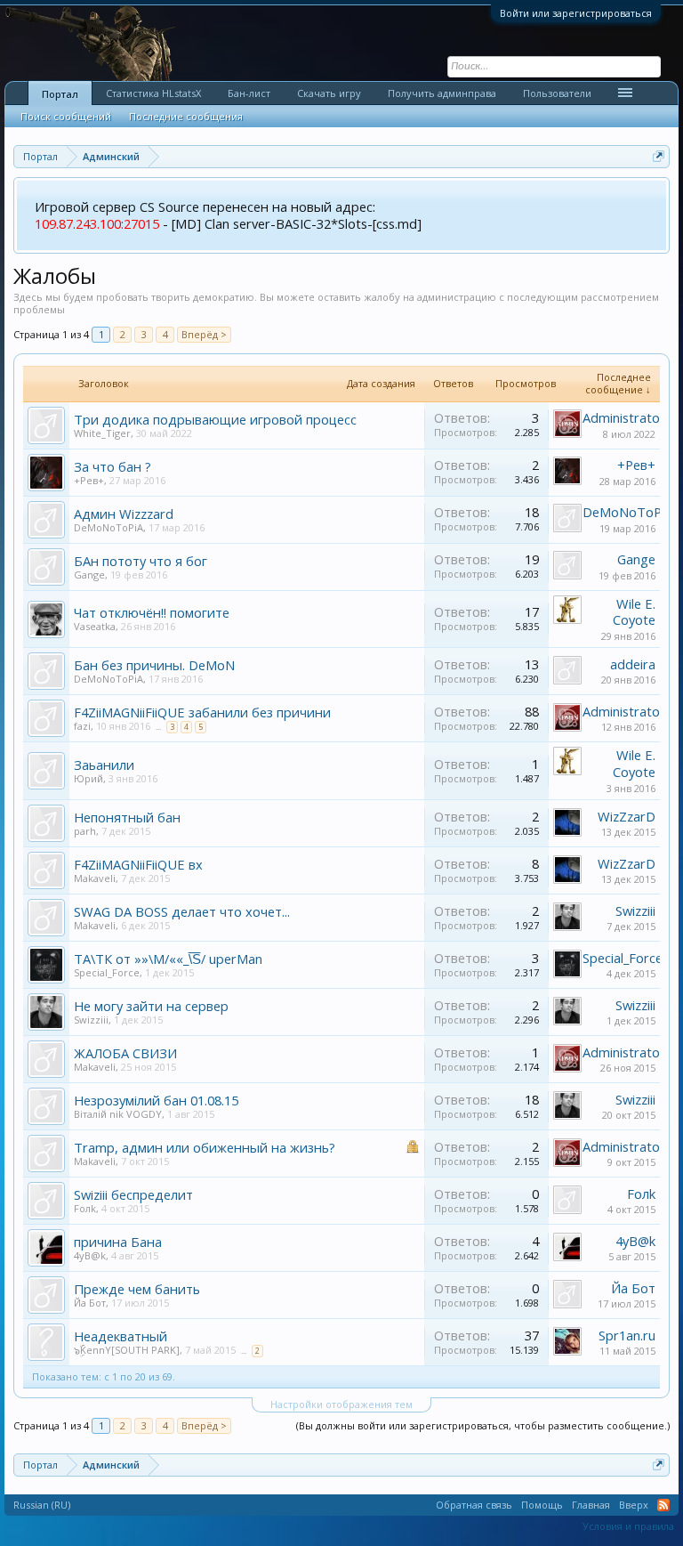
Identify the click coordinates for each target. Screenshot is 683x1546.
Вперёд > (204, 334)
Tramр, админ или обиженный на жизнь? (204, 1147)
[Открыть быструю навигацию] (658, 156)
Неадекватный (120, 1336)
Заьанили (104, 764)
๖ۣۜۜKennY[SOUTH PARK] (127, 1349)
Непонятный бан (127, 817)
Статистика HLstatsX (153, 93)
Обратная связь (474, 1504)
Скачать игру (329, 93)
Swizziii (635, 910)
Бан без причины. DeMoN (154, 665)
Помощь (542, 1504)
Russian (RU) (41, 1504)
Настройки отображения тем (341, 1404)
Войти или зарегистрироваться (576, 13)
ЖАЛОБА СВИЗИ (125, 1053)
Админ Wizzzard (123, 513)
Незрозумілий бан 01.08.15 (156, 1100)
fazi (82, 726)
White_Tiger (102, 433)
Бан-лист (249, 93)
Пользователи (557, 93)
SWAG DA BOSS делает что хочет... (182, 911)
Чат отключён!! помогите (151, 612)
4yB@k (90, 1255)
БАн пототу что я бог (140, 561)
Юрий (88, 778)
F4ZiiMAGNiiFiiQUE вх (138, 864)
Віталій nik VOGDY (118, 1114)
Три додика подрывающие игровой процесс (215, 419)
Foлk (85, 1208)
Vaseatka (95, 626)
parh (85, 831)
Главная (591, 1504)
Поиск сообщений (65, 116)
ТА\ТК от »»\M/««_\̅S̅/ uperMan (168, 958)
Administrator (624, 417)
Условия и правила (628, 1526)
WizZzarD (626, 816)
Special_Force (107, 972)
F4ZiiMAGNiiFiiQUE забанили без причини (202, 712)
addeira (632, 664)
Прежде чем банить (137, 1289)
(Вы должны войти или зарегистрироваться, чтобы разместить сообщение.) (483, 1425)
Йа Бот (90, 1302)
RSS (663, 1505)
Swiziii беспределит (133, 1194)
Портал (60, 94)
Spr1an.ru (627, 1335)
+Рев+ (89, 480)
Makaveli (95, 878)
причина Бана (118, 1242)
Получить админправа (442, 93)
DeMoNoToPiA (108, 527)
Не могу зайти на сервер (151, 1006)
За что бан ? (112, 466)
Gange (89, 574)
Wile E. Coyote (634, 612)
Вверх (633, 1504)
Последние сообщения (186, 116)
